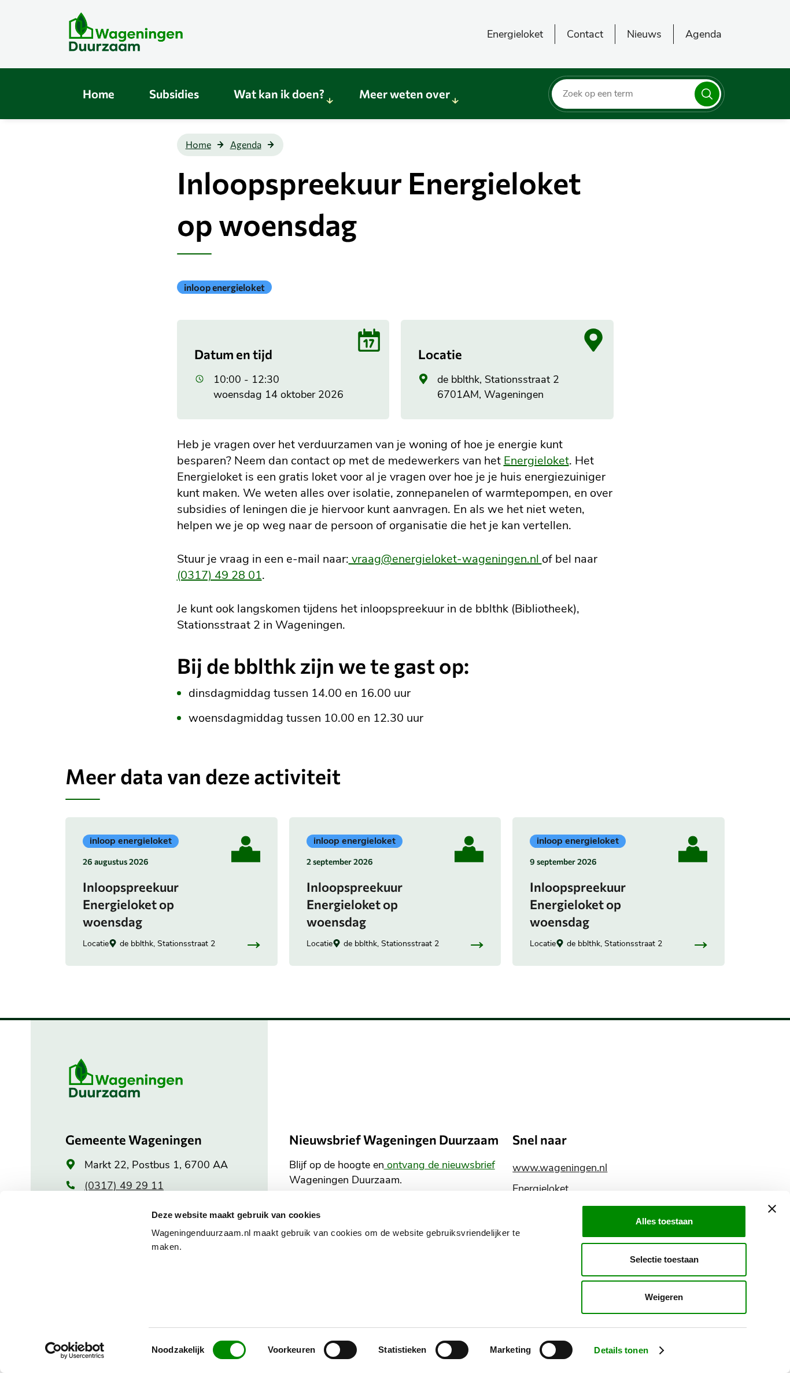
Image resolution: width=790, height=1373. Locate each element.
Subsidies (174, 94)
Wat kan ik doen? (279, 94)
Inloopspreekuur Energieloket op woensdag (131, 904)
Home (99, 94)
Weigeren (664, 1297)
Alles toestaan (664, 1221)
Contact (585, 34)
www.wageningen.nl (559, 1168)
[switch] (340, 1350)
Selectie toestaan (664, 1259)
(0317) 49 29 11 (124, 1186)
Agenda (703, 34)
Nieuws (644, 34)
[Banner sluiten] (772, 1209)
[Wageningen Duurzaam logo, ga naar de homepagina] (152, 32)
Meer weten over (404, 94)
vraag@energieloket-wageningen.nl (445, 559)
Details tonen (621, 1350)
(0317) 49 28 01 (219, 575)
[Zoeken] (707, 94)
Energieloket (515, 34)
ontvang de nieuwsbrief (439, 1165)
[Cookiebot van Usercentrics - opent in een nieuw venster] (74, 1350)
